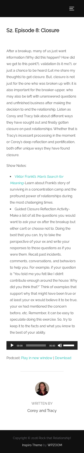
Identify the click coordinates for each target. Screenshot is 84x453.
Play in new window (36, 358)
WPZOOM (55, 445)
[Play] (12, 345)
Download (63, 358)
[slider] (69, 345)
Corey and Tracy (42, 410)
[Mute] (60, 345)
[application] (42, 345)
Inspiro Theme (32, 445)
